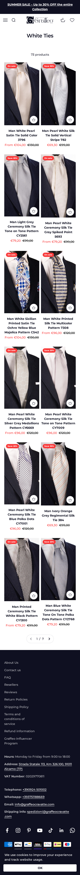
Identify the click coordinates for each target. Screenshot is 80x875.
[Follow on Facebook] (7, 830)
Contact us (12, 670)
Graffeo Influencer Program (18, 741)
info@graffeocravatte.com (34, 804)
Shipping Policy (16, 707)
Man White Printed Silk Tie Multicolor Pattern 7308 (58, 323)
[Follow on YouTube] (40, 830)
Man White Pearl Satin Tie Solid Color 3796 (21, 135)
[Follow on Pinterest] (29, 830)
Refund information (19, 731)
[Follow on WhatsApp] (72, 830)
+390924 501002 (35, 790)
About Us (11, 663)
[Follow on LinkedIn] (61, 830)
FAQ (7, 677)
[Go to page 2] (49, 639)
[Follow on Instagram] (18, 830)
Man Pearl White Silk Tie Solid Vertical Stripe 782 (58, 135)
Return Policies (16, 699)
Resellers (11, 685)
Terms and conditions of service (14, 719)
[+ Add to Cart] (34, 120)
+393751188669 (33, 797)
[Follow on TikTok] (51, 830)
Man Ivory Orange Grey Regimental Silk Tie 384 (58, 515)
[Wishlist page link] (72, 20)
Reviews (10, 692)
